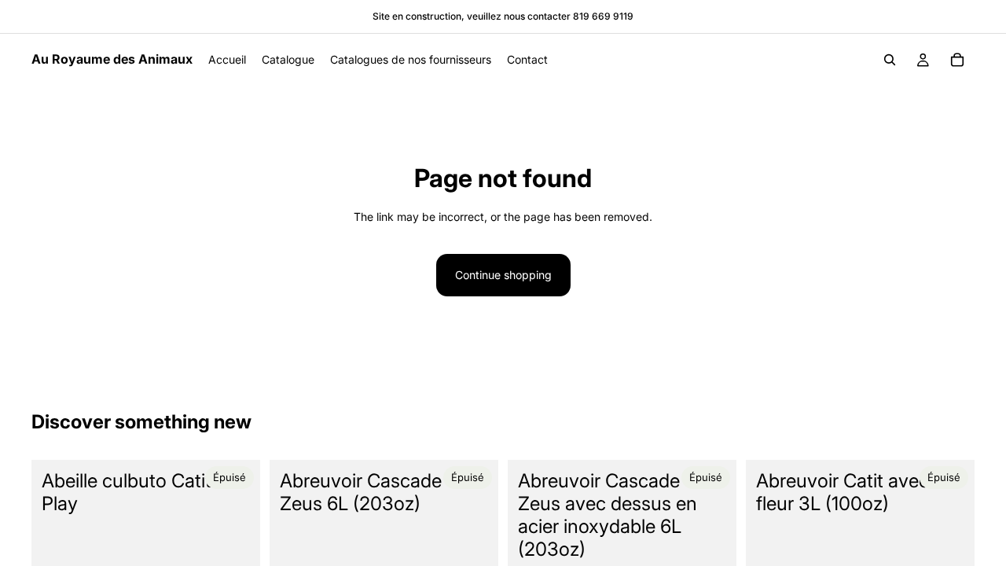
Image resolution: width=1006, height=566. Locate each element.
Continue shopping (503, 274)
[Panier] (957, 59)
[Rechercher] (889, 59)
